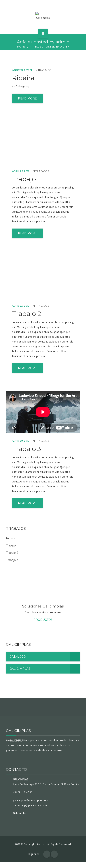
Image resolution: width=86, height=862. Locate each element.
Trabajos (44, 69)
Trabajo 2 (26, 313)
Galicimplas (20, 669)
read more (27, 98)
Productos (43, 620)
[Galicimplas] (43, 16)
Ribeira (23, 78)
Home (21, 46)
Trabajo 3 (26, 448)
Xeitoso (41, 844)
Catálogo (18, 656)
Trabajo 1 (26, 179)
